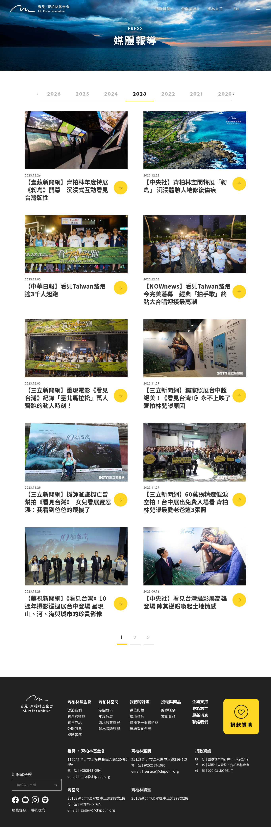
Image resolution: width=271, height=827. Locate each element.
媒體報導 (74, 734)
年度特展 (106, 716)
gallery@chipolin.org (98, 810)
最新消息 (200, 715)
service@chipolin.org (161, 771)
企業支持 (200, 701)
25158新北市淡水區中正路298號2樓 (159, 798)
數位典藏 (137, 710)
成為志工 (200, 708)
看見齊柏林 (76, 716)
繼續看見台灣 (140, 728)
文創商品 (168, 716)
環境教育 (137, 716)
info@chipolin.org (95, 776)
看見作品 (74, 722)
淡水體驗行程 (109, 728)
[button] (233, 94)
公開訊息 (74, 728)
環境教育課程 (109, 722)
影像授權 (168, 710)
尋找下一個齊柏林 (144, 722)
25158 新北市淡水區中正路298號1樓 (96, 798)
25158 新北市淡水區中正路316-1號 (159, 759)
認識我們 (74, 710)
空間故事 (106, 710)
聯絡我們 (200, 722)
